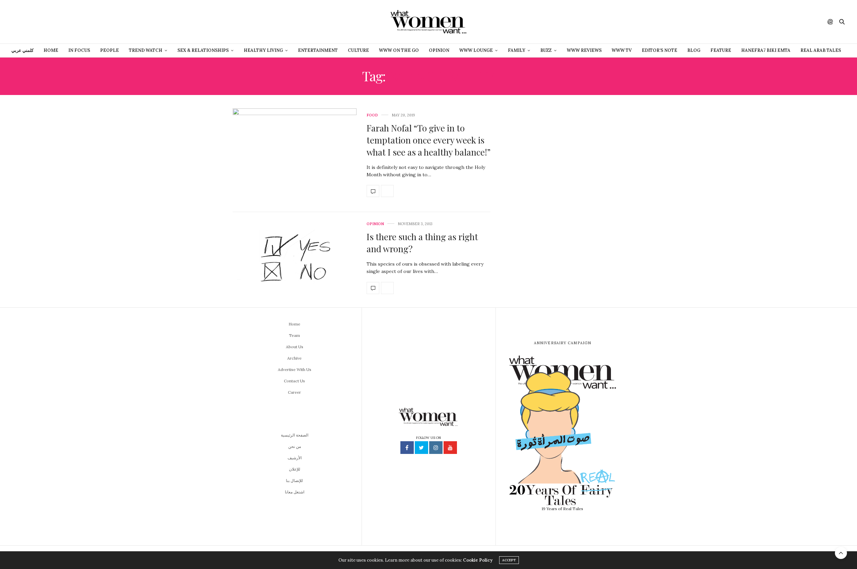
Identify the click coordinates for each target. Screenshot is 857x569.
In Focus (79, 50)
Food (372, 115)
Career (294, 392)
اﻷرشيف (295, 457)
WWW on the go (399, 50)
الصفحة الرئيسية (294, 435)
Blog (693, 50)
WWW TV (622, 50)
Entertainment (318, 50)
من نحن (294, 446)
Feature (720, 50)
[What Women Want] (428, 21)
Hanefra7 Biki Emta (765, 50)
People (109, 50)
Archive (294, 358)
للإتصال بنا (294, 480)
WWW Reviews (584, 50)
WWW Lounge (476, 50)
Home (51, 50)
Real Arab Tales (820, 50)
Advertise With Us (294, 369)
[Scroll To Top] (841, 553)
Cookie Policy (477, 560)
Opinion (439, 50)
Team (294, 335)
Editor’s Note (659, 50)
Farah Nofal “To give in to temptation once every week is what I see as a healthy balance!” (428, 140)
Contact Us (294, 380)
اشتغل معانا (294, 491)
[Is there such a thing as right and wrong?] (295, 257)
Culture (358, 50)
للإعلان (294, 469)
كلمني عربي (22, 50)
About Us (294, 346)
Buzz (546, 50)
